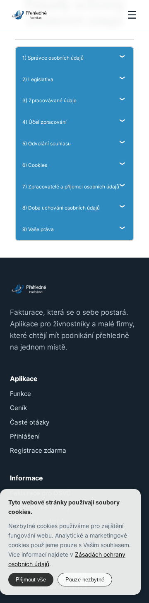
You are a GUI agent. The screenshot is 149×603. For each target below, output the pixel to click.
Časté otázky (29, 422)
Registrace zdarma (38, 450)
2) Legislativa (37, 79)
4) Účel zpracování (44, 122)
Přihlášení (25, 436)
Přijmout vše (31, 579)
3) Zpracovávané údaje (49, 100)
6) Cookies (34, 165)
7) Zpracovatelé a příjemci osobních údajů (70, 186)
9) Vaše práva (38, 229)
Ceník (18, 408)
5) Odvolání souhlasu (46, 143)
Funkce (20, 394)
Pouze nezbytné (84, 579)
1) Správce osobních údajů (53, 58)
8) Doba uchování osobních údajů (61, 208)
